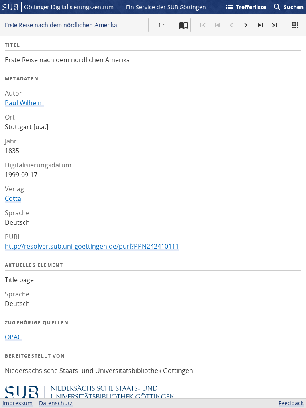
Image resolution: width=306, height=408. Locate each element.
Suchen (288, 7)
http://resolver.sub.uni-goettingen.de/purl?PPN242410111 (92, 246)
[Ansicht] (295, 25)
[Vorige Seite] (231, 25)
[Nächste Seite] (246, 25)
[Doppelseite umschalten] (184, 25)
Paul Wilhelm (24, 102)
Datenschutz (56, 403)
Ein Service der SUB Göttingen (166, 7)
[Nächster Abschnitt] (260, 25)
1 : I (163, 25)
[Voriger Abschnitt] (217, 25)
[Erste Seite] (203, 25)
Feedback (291, 403)
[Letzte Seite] (274, 25)
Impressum (17, 403)
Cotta (13, 198)
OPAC (13, 337)
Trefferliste (245, 7)
